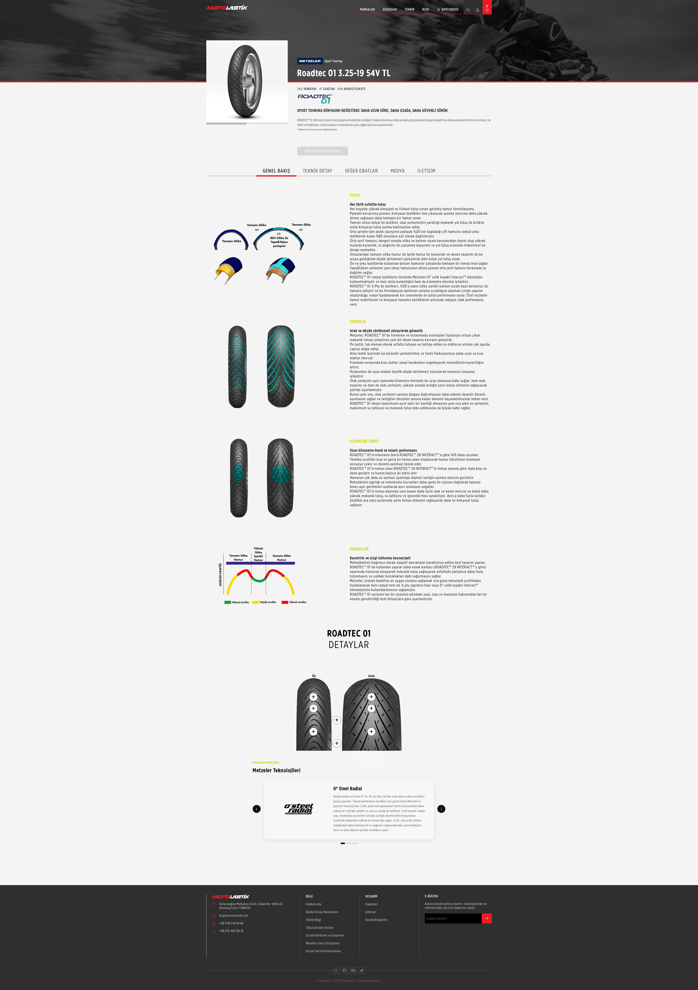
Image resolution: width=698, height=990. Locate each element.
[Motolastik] (228, 7)
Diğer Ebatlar (361, 171)
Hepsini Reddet (581, 984)
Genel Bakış (276, 171)
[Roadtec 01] (247, 81)
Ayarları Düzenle (503, 984)
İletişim (426, 171)
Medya (398, 171)
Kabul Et (658, 984)
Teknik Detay (317, 171)
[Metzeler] (310, 61)
